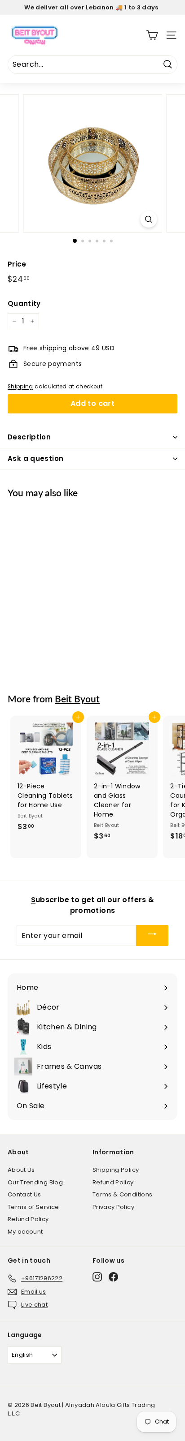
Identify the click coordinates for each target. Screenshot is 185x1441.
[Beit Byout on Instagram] (97, 1277)
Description (29, 437)
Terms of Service (33, 1207)
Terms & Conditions (122, 1194)
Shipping (20, 386)
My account (25, 1231)
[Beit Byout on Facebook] (113, 1277)
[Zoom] (149, 219)
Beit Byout (77, 698)
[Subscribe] (152, 935)
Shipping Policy (115, 1170)
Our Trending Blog (35, 1182)
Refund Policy (28, 1219)
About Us (21, 1170)
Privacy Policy (113, 1207)
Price (17, 264)
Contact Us (24, 1194)
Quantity (24, 303)
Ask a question (35, 458)
